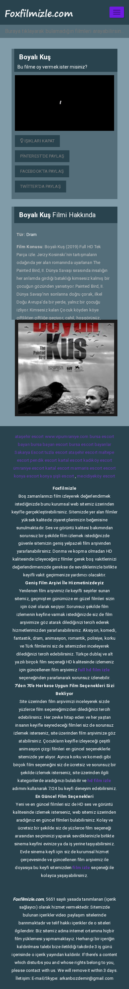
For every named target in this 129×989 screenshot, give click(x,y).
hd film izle (99, 780)
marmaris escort (86, 468)
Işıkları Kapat (39, 140)
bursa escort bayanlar (90, 444)
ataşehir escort (29, 436)
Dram (31, 234)
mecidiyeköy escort (96, 476)
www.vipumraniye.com (67, 436)
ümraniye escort (28, 468)
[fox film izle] (39, 12)
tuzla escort (56, 452)
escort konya (39, 476)
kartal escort (70, 460)
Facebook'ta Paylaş (42, 171)
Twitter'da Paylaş (40, 186)
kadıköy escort (97, 460)
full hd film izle (94, 669)
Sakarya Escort (29, 452)
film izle (81, 867)
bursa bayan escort (49, 444)
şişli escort (63, 476)
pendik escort (43, 460)
